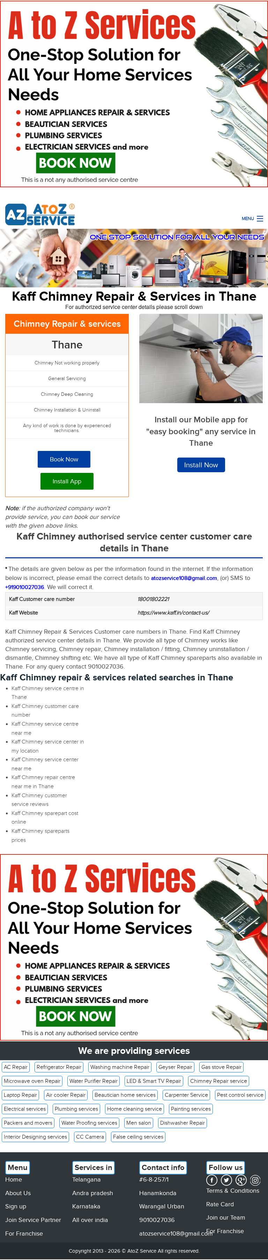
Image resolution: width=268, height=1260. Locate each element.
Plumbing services (76, 1109)
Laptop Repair (20, 1095)
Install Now (201, 465)
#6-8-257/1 (154, 1179)
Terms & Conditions (232, 1190)
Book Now (64, 459)
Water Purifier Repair (93, 1081)
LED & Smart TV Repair (154, 1081)
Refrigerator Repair (59, 1067)
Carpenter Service (186, 1095)
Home (13, 1179)
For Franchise (24, 1233)
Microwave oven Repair (32, 1081)
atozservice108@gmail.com (176, 1233)
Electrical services (25, 1109)
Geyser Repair (175, 1067)
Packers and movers (28, 1123)
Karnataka (86, 1206)
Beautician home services (125, 1095)
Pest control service (240, 1095)
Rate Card (220, 1204)
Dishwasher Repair (182, 1123)
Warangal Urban (161, 1206)
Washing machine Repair (119, 1067)
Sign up (15, 1206)
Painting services (191, 1109)
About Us (18, 1193)
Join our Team (225, 1217)
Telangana (86, 1179)
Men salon (138, 1123)
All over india (90, 1219)
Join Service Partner (33, 1219)
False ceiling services (138, 1137)
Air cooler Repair (65, 1095)
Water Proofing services (89, 1123)
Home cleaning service (134, 1109)
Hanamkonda (158, 1193)
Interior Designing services (35, 1137)
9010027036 (157, 1219)
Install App (67, 481)
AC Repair (16, 1067)
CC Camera (90, 1137)
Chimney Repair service (218, 1081)
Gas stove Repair (221, 1067)
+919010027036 (24, 587)
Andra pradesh (92, 1193)
